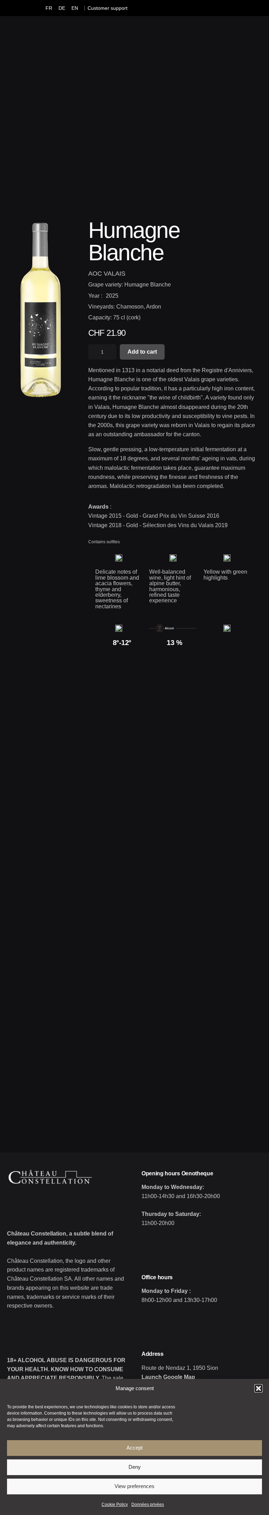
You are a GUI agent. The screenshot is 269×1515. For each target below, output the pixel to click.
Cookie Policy (115, 1504)
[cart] (213, 107)
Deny (135, 1467)
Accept (134, 1448)
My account (160, 106)
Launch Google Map (168, 1377)
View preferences (134, 1486)
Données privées (147, 1504)
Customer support (107, 8)
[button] (258, 1388)
